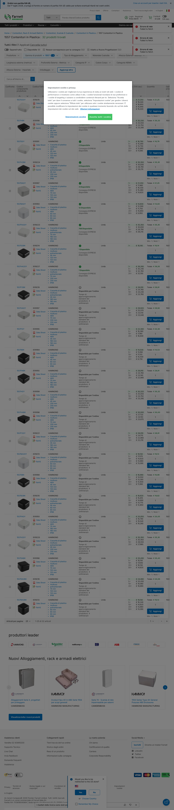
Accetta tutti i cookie (100, 117)
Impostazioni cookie (76, 117)
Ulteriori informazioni (90, 109)
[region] (88, 102)
